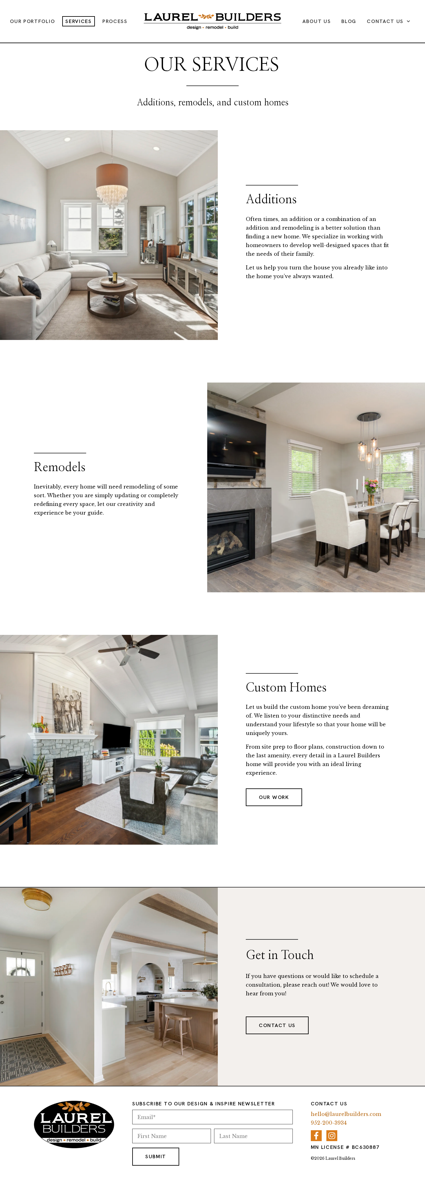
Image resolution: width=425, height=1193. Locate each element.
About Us (316, 21)
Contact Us (385, 21)
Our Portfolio (32, 21)
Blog (348, 21)
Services (78, 21)
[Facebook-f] (316, 1135)
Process (115, 21)
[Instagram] (331, 1135)
